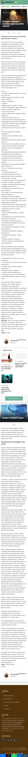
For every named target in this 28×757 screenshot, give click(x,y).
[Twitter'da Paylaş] (8, 755)
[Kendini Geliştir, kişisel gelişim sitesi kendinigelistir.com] (9, 2)
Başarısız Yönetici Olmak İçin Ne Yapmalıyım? (20, 365)
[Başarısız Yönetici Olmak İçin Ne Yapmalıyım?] (21, 356)
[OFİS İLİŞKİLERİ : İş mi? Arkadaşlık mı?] (7, 358)
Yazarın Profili (22, 339)
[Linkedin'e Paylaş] (19, 755)
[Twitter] (11, 343)
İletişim (19, 753)
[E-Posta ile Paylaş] (25, 755)
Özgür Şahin (22, 748)
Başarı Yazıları (15, 6)
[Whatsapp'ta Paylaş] (14, 755)
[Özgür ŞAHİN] (6, 342)
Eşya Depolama (8, 699)
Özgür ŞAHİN (14, 340)
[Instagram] (14, 343)
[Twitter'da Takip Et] (6, 740)
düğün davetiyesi (9, 695)
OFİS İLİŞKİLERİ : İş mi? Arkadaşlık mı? (6, 368)
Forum (5, 6)
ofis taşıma (7, 709)
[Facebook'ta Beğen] (3, 740)
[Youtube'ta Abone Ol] (14, 740)
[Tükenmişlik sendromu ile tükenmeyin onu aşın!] (7, 378)
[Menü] (25, 2)
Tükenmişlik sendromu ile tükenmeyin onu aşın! (6, 390)
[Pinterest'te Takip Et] (11, 740)
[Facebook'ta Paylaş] (3, 755)
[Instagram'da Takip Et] (17, 740)
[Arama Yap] (22, 2)
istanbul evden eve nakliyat (11, 702)
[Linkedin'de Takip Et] (9, 740)
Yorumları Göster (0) (13, 398)
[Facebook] (12, 343)
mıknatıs (6, 705)
